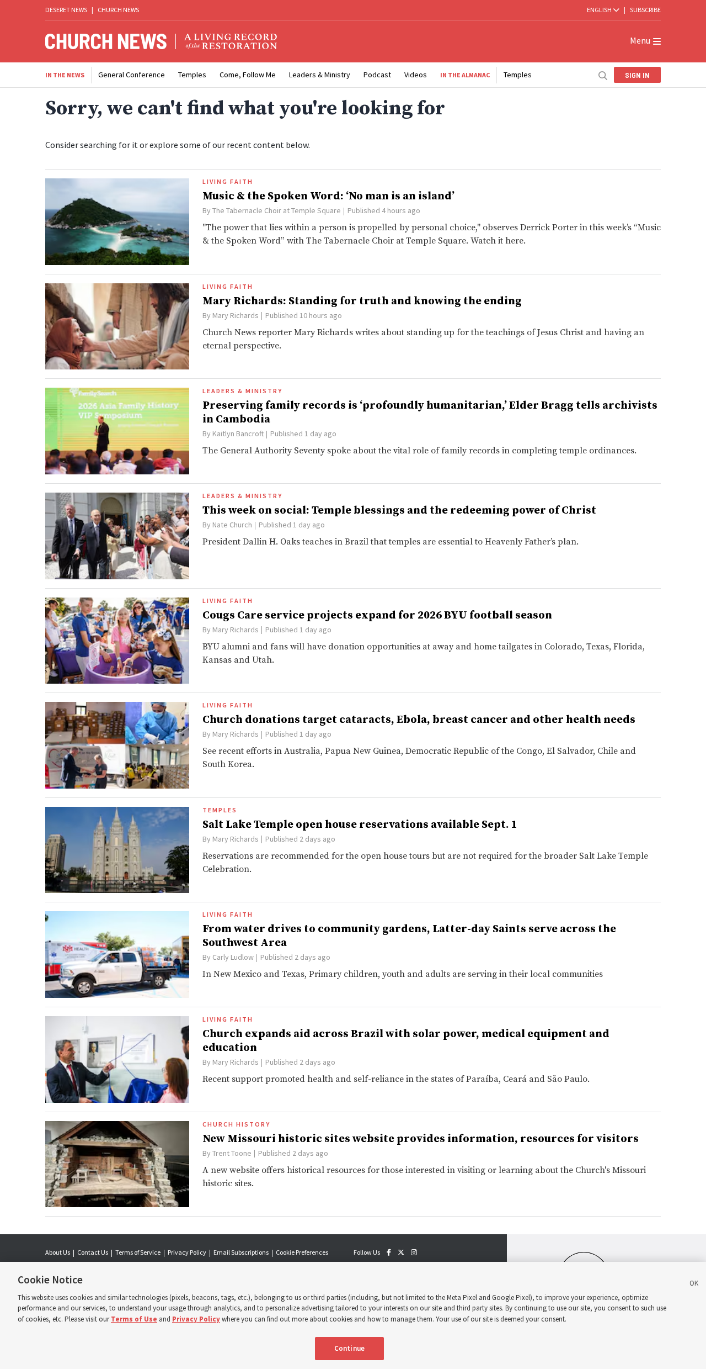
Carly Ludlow (233, 957)
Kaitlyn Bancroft (238, 433)
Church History (236, 1124)
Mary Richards (235, 315)
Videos (415, 75)
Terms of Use (134, 1319)
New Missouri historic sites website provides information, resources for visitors (420, 1139)
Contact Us (92, 1252)
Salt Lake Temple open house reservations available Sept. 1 (359, 825)
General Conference (131, 75)
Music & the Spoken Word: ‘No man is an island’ (328, 196)
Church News (118, 10)
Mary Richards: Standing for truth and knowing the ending (362, 301)
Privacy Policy (187, 1252)
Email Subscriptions (241, 1252)
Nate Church (232, 525)
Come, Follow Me (248, 75)
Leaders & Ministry (319, 75)
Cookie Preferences (302, 1252)
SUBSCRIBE (645, 10)
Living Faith (227, 181)
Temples (192, 75)
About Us (57, 1252)
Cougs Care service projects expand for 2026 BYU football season (377, 615)
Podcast (377, 75)
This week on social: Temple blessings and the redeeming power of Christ (399, 510)
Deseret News (66, 10)
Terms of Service (138, 1252)
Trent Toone (232, 1153)
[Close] (694, 1285)
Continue (349, 1348)
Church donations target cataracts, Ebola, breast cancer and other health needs (418, 720)
